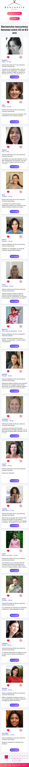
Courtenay (5, 286)
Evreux (4, 106)
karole (4, 554)
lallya (3, 105)
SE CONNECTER (14, 18)
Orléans (4, 465)
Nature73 (4, 329)
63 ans (11, 286)
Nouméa (4, 690)
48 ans (10, 600)
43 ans (12, 735)
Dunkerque (5, 420)
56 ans (10, 690)
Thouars (4, 376)
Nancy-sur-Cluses (7, 555)
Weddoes (5, 60)
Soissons (4, 241)
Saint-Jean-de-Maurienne (9, 331)
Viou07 (4, 464)
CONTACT (25, 765)
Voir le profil (14, 77)
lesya (3, 195)
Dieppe (4, 645)
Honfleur (4, 600)
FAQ (6, 765)
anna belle (5, 733)
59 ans (12, 420)
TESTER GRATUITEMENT (14, 13)
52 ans (9, 106)
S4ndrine (4, 688)
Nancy (4, 62)
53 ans (10, 465)
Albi (3, 151)
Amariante (5, 419)
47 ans (10, 196)
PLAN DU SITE (16, 765)
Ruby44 (4, 150)
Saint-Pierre (5, 510)
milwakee (4, 643)
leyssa (4, 598)
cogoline (4, 509)
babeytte (4, 374)
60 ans (9, 645)
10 (19, 760)
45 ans (10, 241)
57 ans (12, 510)
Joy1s (3, 284)
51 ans (9, 62)
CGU (9, 765)
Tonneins (4, 196)
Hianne (4, 239)
